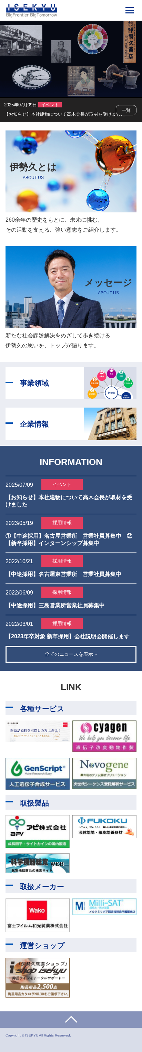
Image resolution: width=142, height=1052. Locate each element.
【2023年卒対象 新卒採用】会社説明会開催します (68, 636)
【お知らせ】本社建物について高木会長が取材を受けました (64, 114)
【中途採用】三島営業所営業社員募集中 (55, 605)
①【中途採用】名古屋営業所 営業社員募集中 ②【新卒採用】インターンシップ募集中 (69, 539)
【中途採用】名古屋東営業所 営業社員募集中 (63, 574)
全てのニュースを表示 (69, 654)
